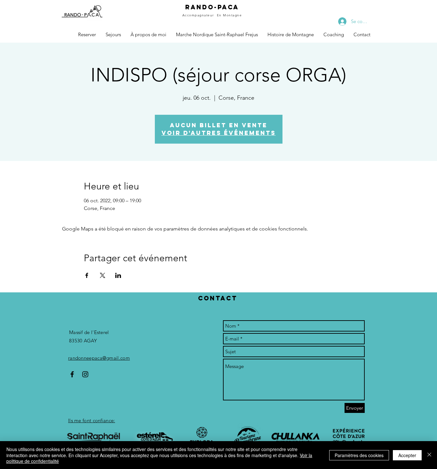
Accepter (407, 455)
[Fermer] (429, 455)
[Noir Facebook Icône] (72, 374)
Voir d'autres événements (219, 133)
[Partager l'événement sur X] (102, 275)
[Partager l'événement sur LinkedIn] (118, 275)
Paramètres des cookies (359, 455)
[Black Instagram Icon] (85, 374)
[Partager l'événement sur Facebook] (87, 275)
